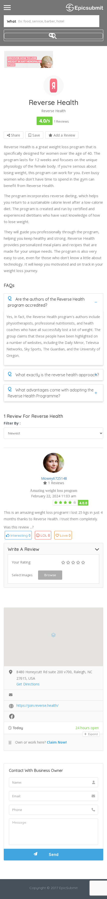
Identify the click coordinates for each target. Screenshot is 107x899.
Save (35, 135)
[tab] (53, 302)
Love (65, 535)
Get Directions (28, 684)
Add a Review (64, 135)
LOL (45, 535)
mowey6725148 (54, 478)
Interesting (20, 535)
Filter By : (12, 423)
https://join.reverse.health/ (37, 705)
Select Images (22, 575)
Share (15, 135)
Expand (92, 734)
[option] (28, 59)
